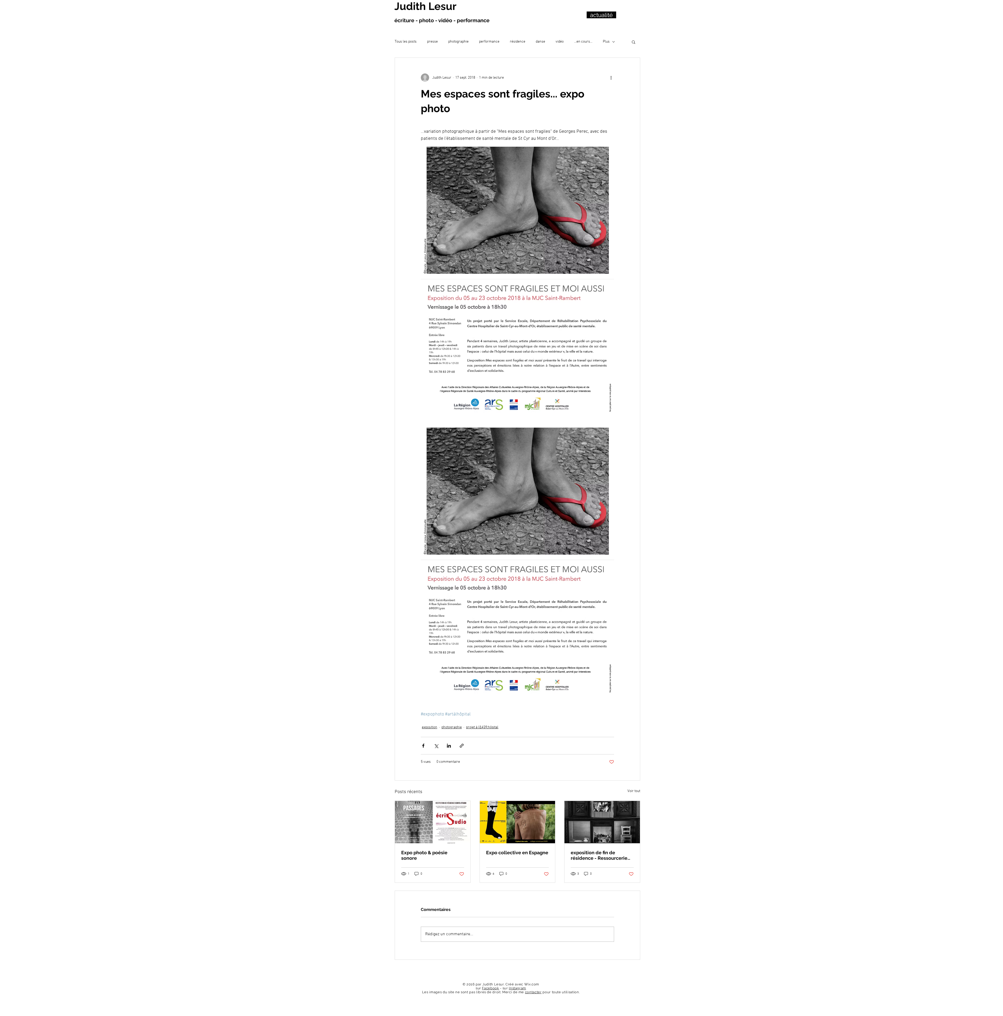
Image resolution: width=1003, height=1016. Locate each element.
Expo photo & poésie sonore (424, 855)
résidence (517, 41)
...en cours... (583, 41)
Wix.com (531, 984)
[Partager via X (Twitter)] (436, 745)
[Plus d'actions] (611, 77)
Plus (606, 41)
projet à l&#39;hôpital (482, 727)
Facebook (490, 988)
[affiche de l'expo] (517, 822)
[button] (633, 42)
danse (540, 41)
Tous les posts (406, 41)
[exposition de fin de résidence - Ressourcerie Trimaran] (602, 822)
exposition (429, 727)
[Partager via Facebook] (423, 745)
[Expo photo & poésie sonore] (432, 822)
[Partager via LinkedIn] (448, 745)
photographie (458, 41)
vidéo (560, 41)
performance (489, 41)
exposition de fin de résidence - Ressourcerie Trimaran (599, 855)
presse (432, 41)
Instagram (517, 988)
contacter (533, 992)
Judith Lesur (425, 6)
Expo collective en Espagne (517, 852)
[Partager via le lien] (461, 745)
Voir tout (633, 791)
